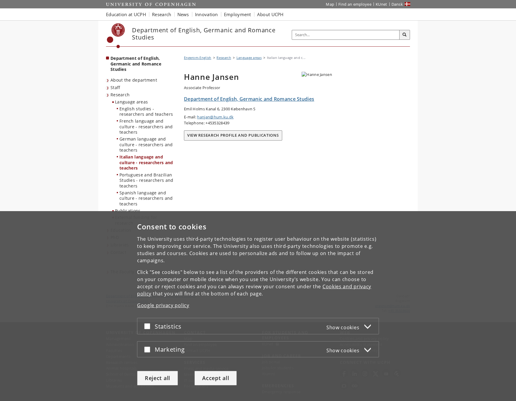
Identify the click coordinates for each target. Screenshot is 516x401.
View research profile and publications (233, 135)
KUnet (381, 4)
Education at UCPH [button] (126, 14)
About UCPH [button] (270, 14)
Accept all (215, 378)
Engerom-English (197, 57)
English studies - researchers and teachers (146, 111)
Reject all (157, 378)
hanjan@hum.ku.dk (215, 117)
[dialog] (258, 306)
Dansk (397, 4)
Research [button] (161, 14)
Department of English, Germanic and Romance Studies (135, 63)
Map (330, 4)
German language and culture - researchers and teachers (146, 144)
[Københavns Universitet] (116, 35)
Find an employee (354, 4)
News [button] (183, 14)
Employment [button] (237, 14)
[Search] (404, 35)
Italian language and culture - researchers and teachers (146, 162)
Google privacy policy (163, 305)
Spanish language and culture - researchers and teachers (146, 198)
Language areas (131, 102)
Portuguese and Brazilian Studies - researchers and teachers (146, 180)
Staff (115, 87)
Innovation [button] (206, 14)
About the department (133, 80)
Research (120, 94)
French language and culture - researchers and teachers (146, 126)
